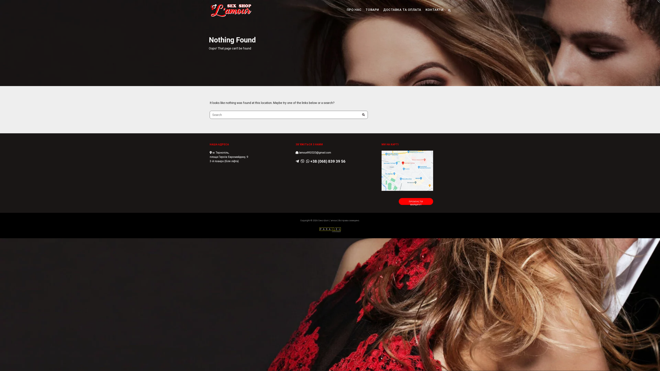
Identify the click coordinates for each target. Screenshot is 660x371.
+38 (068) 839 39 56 (327, 161)
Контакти (434, 10)
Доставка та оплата (402, 10)
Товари (372, 10)
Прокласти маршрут (416, 202)
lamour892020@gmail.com (315, 152)
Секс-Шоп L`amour (327, 220)
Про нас (354, 10)
